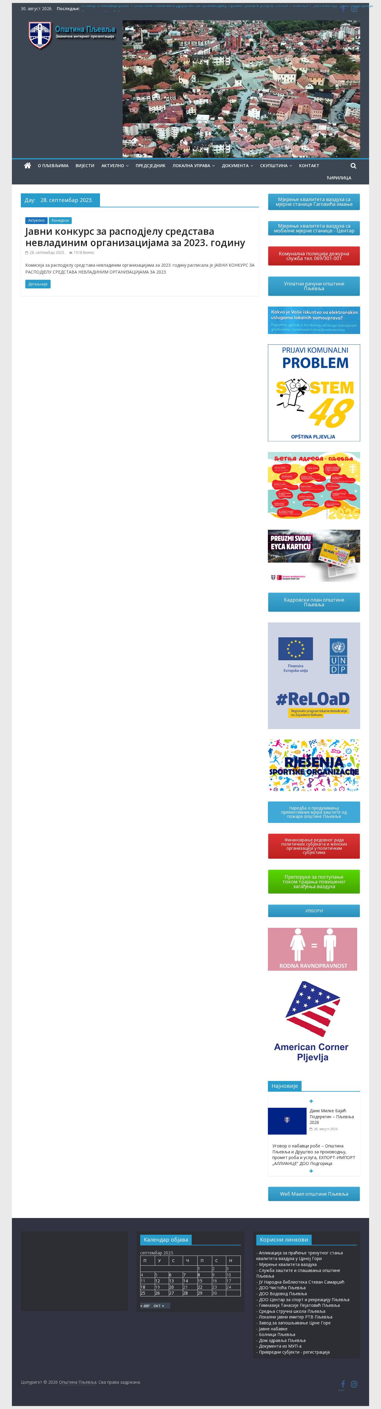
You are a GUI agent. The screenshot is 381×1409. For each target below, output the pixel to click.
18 (142, 1287)
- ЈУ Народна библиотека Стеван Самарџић (300, 1282)
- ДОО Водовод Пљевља (281, 1293)
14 (185, 1281)
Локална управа (191, 165)
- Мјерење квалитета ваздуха (286, 1264)
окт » (159, 1305)
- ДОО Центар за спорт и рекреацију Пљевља (302, 1299)
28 (185, 1293)
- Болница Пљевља (275, 1334)
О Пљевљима (53, 165)
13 (171, 1281)
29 (200, 1293)
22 (200, 1287)
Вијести (85, 165)
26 (157, 1293)
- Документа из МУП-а (279, 1346)
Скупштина (274, 165)
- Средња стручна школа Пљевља (290, 1311)
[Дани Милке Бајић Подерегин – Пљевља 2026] (287, 1111)
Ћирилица (339, 178)
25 (142, 1293)
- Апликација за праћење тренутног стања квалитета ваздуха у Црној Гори (299, 1256)
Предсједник (150, 165)
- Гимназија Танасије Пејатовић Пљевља (298, 1305)
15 (200, 1281)
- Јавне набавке (272, 1329)
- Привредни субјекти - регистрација (293, 1352)
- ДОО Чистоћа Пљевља (281, 1287)
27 (171, 1293)
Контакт (309, 165)
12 (157, 1281)
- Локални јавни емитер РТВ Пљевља (294, 1317)
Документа (235, 165)
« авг (145, 1305)
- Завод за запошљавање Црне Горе (293, 1323)
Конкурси (60, 220)
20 (171, 1287)
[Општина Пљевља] (27, 165)
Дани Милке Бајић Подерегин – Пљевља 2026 (332, 1116)
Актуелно (113, 165)
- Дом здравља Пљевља (281, 1340)
